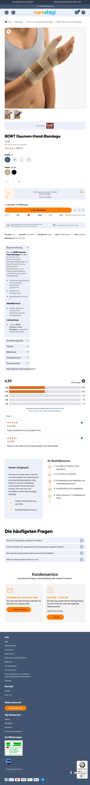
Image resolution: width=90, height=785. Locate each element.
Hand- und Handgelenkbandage (40, 22)
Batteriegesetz (10, 646)
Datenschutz (9, 654)
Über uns (8, 695)
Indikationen (14, 357)
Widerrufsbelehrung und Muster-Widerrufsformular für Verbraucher (17, 675)
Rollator (7, 719)
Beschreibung (14, 247)
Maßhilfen (8, 662)
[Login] (83, 12)
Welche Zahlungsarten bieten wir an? (22, 559)
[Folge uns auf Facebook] (71, 772)
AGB (6, 642)
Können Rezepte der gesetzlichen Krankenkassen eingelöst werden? (35, 547)
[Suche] (13, 13)
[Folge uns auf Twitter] (75, 772)
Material (11, 351)
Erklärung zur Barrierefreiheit (15, 658)
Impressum (9, 650)
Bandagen (19, 22)
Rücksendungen (11, 666)
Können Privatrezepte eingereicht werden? (24, 540)
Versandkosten (10, 670)
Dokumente (13, 363)
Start (10, 22)
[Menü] (86, 762)
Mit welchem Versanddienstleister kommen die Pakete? (30, 553)
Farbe (10, 346)
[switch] (82, 776)
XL (29, 160)
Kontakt (7, 691)
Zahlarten (8, 681)
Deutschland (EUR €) (14, 769)
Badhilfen (8, 727)
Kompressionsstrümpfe (13, 731)
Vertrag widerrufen (15, 708)
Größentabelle (15, 340)
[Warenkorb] (77, 12)
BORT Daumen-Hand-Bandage (68, 22)
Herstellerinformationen (17, 368)
